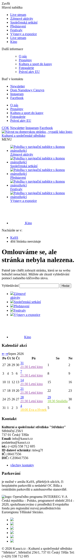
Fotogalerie (26, 68)
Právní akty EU (29, 72)
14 (22, 380)
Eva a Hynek (33, 409)
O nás (23, 56)
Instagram (17, 94)
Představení (18, 26)
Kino (13, 42)
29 (49, 397)
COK (5, 128)
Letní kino (31, 367)
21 (22, 388)
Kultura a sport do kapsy (35, 64)
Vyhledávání (10, 285)
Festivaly (16, 30)
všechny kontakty (22, 465)
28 (22, 397)
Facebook (17, 98)
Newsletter (17, 86)
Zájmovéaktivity (18, 295)
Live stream (18, 15)
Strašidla (57, 401)
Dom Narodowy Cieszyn (27, 90)
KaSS (14, 237)
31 (22, 363)
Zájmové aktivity (21, 18)
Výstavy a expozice (23, 34)
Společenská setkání (23, 22)
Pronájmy (25, 60)
